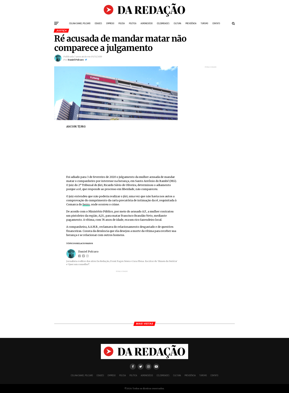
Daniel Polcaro (76, 59)
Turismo (204, 23)
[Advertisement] (122, 153)
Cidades (98, 23)
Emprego (110, 23)
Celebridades (163, 23)
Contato (216, 23)
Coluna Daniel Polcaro (79, 23)
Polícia (121, 23)
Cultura (177, 23)
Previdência (190, 23)
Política (132, 23)
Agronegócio (147, 23)
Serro (86, 204)
